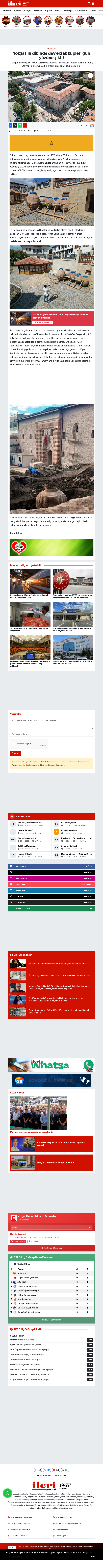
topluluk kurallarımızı (32, 762)
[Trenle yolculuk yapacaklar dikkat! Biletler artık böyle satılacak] (73, 614)
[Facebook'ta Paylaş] (10, 125)
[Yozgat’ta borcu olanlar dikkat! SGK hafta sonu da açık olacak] (73, 647)
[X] (40, 1470)
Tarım (93, 10)
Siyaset (17, 10)
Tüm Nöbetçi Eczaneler (52, 1248)
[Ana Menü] (93, 4)
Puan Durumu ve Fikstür (20, 1530)
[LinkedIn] (49, 1470)
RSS (13, 1548)
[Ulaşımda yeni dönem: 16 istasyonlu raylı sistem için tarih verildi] (30, 581)
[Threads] (63, 1470)
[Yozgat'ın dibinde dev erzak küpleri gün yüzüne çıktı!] (51, 96)
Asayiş (27, 10)
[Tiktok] (58, 1470)
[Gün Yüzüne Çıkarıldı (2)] (52, 458)
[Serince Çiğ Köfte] (52, 547)
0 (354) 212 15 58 (19, 1241)
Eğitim (48, 10)
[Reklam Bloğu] (51, 1065)
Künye (56, 1475)
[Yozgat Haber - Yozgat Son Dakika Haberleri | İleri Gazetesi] (18, 4)
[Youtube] (54, 1470)
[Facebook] (36, 1470)
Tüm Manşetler (62, 1530)
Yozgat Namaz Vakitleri (20, 1523)
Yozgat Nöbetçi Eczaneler (21, 1517)
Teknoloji (66, 10)
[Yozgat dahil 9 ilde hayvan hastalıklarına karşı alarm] (30, 614)
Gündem (6, 10)
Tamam (92, 1556)
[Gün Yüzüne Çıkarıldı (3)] (52, 202)
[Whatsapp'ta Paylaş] (20, 125)
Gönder (15, 753)
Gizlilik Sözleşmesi (44, 1475)
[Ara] (89, 4)
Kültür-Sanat (81, 10)
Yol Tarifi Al (34, 1241)
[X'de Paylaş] (15, 125)
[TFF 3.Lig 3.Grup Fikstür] (92, 1329)
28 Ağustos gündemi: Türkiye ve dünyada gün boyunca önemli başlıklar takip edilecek (30, 663)
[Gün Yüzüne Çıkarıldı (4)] (52, 277)
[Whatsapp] (67, 1470)
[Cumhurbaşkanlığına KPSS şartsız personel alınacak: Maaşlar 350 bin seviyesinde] (73, 581)
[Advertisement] (51, 37)
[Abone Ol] (92, 125)
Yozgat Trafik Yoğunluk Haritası (68, 1523)
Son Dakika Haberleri (19, 1536)
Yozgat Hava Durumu (64, 1517)
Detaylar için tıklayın (51, 1320)
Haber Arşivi (61, 1536)
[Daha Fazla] (25, 125)
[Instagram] (45, 1470)
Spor (57, 10)
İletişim (63, 1475)
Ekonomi (38, 10)
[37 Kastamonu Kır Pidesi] (52, 143)
